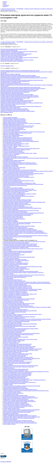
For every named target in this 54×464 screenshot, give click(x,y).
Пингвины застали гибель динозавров (11, 335)
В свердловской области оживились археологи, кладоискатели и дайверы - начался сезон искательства (26, 282)
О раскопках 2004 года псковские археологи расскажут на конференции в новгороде (20, 96)
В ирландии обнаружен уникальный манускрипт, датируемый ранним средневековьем (22, 230)
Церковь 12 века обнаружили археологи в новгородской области (15, 83)
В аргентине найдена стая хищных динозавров (13, 331)
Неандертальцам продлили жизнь (10, 166)
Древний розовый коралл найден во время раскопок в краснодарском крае (20, 310)
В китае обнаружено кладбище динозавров (13, 187)
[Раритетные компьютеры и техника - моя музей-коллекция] (27, 439)
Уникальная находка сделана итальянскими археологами (16, 299)
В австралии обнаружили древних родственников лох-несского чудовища (19, 229)
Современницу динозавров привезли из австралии (14, 311)
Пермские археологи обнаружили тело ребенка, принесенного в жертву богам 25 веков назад (24, 241)
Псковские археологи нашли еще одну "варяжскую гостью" (16, 149)
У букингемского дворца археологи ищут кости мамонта (16, 191)
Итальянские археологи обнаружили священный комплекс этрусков (18, 180)
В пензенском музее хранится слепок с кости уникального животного (19, 418)
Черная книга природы (8, 273)
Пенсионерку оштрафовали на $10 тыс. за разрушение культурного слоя (19, 382)
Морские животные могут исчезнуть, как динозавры (15, 402)
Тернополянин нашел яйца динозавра (11, 198)
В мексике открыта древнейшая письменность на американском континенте (20, 163)
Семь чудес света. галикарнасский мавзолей (13, 135)
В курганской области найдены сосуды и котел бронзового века (17, 236)
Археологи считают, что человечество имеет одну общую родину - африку (20, 153)
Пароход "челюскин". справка (10, 147)
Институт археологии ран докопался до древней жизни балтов (17, 404)
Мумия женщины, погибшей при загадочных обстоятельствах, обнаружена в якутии (22, 222)
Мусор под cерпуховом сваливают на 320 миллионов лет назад (17, 132)
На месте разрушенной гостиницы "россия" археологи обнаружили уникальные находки (23, 173)
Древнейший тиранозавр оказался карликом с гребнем (15, 414)
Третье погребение (7, 249)
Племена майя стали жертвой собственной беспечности (15, 399)
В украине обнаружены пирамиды (11, 178)
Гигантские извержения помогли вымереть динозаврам (15, 336)
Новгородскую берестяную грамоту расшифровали (12, 61)
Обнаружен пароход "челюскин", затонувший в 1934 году (16, 146)
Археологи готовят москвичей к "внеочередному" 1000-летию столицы (19, 162)
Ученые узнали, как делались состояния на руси (11, 58)
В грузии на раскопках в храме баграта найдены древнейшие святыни (19, 226)
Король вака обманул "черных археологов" (13, 315)
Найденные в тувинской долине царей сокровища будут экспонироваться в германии (22, 289)
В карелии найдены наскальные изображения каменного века (17, 285)
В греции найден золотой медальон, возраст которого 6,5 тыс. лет (18, 406)
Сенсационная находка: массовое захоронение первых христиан (17, 276)
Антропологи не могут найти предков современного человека (17, 199)
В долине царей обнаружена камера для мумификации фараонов (17, 359)
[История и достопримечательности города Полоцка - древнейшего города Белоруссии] (27, 452)
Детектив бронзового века (9, 327)
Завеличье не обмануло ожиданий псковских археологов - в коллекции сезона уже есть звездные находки (27, 283)
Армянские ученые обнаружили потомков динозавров (15, 264)
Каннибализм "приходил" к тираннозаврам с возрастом (15, 263)
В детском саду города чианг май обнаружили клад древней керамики (19, 298)
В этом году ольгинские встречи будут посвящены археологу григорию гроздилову (19, 57)
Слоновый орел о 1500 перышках (10, 165)
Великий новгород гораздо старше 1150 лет (10, 107)
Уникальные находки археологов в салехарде (13, 270)
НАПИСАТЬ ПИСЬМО (6, 461)
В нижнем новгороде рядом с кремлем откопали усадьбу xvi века (15, 98)
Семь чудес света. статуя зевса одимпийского (13, 128)
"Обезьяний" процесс (8, 384)
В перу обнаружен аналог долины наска (12, 142)
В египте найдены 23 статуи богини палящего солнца (15, 370)
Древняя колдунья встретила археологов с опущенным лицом (17, 200)
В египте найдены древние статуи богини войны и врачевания (17, 362)
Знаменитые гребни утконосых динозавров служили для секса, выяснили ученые (21, 416)
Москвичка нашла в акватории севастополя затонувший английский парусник (21, 141)
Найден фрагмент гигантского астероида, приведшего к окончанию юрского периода (22, 314)
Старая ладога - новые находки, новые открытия (11, 56)
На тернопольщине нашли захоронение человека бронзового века (18, 140)
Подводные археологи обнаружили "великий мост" (14, 119)
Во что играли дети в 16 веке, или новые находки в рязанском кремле (19, 257)
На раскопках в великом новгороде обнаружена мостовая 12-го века (16, 101)
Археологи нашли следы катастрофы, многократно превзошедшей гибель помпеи (21, 385)
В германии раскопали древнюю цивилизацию (13, 160)
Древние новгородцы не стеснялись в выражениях (12, 52)
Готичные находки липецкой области (11, 253)
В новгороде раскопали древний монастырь (10, 78)
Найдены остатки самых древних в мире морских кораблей (16, 363)
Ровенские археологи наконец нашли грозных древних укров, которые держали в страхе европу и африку (27, 307)
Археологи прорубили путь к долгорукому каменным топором (17, 252)
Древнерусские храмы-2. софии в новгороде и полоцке (13, 104)
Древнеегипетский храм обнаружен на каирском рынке (15, 388)
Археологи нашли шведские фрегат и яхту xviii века (15, 291)
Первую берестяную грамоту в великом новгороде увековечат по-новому (17, 59)
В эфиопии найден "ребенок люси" (11, 136)
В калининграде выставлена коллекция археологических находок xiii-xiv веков (21, 210)
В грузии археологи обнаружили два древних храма (15, 211)
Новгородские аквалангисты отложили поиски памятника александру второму (18, 90)
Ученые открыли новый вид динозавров (12, 332)
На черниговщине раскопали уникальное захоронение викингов (17, 137)
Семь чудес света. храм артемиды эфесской (13, 150)
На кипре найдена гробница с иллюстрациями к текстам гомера (17, 353)
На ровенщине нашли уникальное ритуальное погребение (16, 268)
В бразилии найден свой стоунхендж (11, 308)
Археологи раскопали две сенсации (11, 255)
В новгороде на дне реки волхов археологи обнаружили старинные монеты (18, 111)
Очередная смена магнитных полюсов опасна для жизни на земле (18, 357)
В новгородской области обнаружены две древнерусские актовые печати (17, 100)
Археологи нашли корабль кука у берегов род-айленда (15, 309)
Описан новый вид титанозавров (10, 221)
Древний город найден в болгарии (11, 265)
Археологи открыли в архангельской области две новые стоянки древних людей (21, 148)
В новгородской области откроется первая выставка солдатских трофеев (17, 94)
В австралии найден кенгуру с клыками (12, 261)
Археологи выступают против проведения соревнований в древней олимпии (20, 328)
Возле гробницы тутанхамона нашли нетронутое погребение (17, 412)
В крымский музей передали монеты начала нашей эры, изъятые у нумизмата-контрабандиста (24, 379)
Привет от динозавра (8, 364)
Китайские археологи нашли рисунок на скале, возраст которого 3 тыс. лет (20, 389)
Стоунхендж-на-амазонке (9, 313)
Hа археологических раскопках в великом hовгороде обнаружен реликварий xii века (22, 208)
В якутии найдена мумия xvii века (11, 224)
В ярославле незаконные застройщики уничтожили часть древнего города (20, 294)
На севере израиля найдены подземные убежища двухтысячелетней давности (20, 365)
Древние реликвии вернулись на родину (12, 296)
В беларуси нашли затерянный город (11, 168)
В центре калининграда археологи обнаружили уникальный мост (18, 251)
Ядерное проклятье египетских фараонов (12, 297)
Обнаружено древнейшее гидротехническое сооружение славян (15, 109)
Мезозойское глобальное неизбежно (11, 134)
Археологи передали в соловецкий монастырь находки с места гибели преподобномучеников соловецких (27, 319)
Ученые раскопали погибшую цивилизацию (13, 393)
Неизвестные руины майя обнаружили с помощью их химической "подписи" (20, 397)
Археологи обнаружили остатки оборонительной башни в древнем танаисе (20, 243)
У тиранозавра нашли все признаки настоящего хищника (16, 403)
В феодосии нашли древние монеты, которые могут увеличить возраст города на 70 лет (23, 248)
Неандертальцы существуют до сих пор (12, 161)
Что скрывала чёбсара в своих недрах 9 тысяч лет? (14, 277)
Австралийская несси (8, 237)
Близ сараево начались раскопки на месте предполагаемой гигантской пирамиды (21, 333)
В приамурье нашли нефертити (10, 419)
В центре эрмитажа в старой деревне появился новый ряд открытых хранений (18, 75)
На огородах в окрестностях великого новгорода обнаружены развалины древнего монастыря (22, 80)
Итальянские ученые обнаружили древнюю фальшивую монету (17, 344)
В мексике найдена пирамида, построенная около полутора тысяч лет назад (20, 339)
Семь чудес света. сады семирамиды (11, 154)
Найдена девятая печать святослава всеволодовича (12, 93)
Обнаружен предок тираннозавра (10, 413)
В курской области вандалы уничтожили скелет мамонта (16, 242)
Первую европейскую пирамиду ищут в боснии (14, 118)
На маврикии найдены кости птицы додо (12, 279)
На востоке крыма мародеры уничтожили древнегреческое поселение (19, 303)
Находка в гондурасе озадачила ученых (12, 179)
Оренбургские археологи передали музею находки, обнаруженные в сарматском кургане (23, 184)
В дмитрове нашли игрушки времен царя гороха (14, 218)
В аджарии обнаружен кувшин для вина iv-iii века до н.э (16, 381)
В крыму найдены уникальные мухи (11, 408)
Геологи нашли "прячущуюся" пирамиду (12, 322)
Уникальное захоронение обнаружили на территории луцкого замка (18, 125)
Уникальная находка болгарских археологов (13, 217)
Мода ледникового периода (7, 112)
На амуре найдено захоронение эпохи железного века (15, 376)
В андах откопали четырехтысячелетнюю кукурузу (14, 387)
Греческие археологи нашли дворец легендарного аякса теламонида (18, 347)
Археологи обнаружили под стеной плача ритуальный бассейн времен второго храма (22, 266)
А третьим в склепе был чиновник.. (11, 258)
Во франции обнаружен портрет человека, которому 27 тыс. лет (17, 286)
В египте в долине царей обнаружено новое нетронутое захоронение (18, 410)
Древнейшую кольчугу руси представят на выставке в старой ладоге (18, 366)
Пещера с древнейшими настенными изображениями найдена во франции (20, 415)
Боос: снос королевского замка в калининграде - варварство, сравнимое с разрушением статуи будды (26, 371)
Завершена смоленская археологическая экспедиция (15, 227)
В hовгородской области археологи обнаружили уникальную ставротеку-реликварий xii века (22, 102)
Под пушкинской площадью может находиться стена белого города (18, 174)
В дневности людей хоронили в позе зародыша (13, 152)
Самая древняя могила (8, 278)
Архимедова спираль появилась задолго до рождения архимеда (17, 372)
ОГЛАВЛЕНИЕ (19, 41)
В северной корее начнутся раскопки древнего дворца (15, 395)
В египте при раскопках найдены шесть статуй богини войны (17, 375)
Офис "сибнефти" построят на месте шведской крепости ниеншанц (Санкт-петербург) (22, 348)
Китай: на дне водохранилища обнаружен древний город (16, 304)
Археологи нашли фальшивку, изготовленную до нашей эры (16, 345)
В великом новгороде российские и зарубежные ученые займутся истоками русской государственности (24, 77)
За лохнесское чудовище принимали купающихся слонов (16, 378)
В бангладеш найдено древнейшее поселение (13, 360)
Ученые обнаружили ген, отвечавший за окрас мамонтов (16, 260)
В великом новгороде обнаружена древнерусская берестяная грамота (16, 53)
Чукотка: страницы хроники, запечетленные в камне (15, 122)
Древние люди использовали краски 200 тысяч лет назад (16, 175)
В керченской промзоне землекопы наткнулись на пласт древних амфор (19, 326)
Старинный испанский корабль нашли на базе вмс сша (15, 354)
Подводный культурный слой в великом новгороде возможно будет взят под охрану (19, 89)
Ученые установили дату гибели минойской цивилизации (16, 321)
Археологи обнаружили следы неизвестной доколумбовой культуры (18, 177)
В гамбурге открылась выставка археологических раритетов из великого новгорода (19, 95)
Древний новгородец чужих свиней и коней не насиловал (14, 55)
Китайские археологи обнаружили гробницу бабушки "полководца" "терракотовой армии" (23, 231)
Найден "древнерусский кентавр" (8, 105)
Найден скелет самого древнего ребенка (12, 144)
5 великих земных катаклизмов (10, 117)
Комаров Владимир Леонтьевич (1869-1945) (10, 74)
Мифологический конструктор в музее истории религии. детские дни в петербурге (22, 123)
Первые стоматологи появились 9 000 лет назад (14, 340)
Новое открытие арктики (8, 367)
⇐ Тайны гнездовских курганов (8, 41)
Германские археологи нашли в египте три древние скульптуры (17, 420)
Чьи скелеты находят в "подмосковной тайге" (11, 82)
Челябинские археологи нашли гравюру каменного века (16, 369)
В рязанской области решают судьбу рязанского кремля (15, 351)
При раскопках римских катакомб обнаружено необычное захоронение (19, 316)
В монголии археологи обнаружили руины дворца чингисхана (17, 138)
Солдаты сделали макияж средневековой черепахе (12, 99)
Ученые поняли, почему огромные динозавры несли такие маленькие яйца (20, 422)
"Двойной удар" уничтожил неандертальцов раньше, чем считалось (18, 400)
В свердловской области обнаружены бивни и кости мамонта (17, 215)
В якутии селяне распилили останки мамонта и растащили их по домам (19, 183)
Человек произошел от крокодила (10, 338)
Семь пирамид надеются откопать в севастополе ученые (15, 247)
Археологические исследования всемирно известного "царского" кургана (19, 190)
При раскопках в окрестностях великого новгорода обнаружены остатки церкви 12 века (20, 87)
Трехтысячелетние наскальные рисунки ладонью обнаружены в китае (19, 396)
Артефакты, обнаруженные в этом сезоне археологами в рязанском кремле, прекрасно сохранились (25, 235)
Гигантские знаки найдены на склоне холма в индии (15, 185)
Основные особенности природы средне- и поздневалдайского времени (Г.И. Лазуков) (20, 70)
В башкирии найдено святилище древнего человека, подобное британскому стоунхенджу (23, 272)
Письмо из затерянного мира (7, 65)
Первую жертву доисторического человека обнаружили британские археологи (21, 271)
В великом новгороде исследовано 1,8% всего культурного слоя (15, 81)
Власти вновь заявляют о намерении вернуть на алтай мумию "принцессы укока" (21, 358)
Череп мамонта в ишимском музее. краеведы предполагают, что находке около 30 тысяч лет (23, 274)
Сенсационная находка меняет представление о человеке (16, 143)
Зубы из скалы (6, 186)
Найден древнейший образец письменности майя (14, 377)
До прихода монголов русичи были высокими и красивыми (14, 108)
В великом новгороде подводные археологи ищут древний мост (15, 92)
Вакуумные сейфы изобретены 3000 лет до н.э (13, 124)
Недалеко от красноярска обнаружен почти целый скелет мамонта (18, 305)
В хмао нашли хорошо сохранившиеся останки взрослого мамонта (18, 334)
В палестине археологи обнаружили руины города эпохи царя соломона (19, 346)
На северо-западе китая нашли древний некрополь (14, 329)
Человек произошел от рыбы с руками (11, 341)
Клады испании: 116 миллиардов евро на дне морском (15, 156)
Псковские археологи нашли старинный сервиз (14, 205)
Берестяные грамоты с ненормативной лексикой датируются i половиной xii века (19, 51)
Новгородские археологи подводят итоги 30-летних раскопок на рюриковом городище (20, 76)
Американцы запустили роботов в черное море (13, 254)
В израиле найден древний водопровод (12, 197)
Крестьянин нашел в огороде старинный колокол (14, 167)
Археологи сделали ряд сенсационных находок (13, 407)
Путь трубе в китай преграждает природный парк (14, 356)
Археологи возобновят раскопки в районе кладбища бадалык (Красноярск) (20, 323)
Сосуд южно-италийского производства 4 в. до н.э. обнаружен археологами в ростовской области (25, 233)
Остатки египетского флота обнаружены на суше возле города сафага (19, 421)
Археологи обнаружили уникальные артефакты (14, 195)
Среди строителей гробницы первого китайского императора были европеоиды (21, 246)
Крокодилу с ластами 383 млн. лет (11, 342)
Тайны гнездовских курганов (9, 239)
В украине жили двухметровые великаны (12, 181)
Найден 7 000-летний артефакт (10, 220)
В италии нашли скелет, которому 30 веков (13, 301)
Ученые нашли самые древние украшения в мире (14, 280)
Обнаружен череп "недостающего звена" (12, 352)
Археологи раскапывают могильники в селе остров (14, 259)
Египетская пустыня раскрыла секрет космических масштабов (17, 373)
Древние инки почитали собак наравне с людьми (14, 121)
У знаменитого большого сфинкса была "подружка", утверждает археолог (20, 245)
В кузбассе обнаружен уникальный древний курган (14, 284)
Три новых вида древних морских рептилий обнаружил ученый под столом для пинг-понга (24, 131)
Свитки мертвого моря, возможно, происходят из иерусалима (17, 204)
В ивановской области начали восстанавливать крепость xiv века (17, 206)
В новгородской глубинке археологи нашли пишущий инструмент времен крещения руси (21, 106)
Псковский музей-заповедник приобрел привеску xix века (14, 49)
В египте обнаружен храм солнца (10, 394)
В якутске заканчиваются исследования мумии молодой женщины (18, 228)
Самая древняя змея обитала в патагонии (12, 325)
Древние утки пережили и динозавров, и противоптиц (15, 292)
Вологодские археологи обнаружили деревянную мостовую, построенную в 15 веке (22, 320)
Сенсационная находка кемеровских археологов (14, 317)
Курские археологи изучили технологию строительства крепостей (18, 214)
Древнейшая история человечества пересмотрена (14, 383)
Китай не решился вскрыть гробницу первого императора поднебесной (19, 401)
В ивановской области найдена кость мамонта (13, 302)
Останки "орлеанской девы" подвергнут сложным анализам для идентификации (21, 409)
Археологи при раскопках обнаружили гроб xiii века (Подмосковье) (18, 196)
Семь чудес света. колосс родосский (11, 130)
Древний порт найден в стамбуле (10, 234)
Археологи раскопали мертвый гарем (9, 50)
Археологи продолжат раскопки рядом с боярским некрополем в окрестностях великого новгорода (23, 88)
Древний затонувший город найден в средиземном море (16, 295)
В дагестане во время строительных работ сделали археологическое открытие (20, 350)
